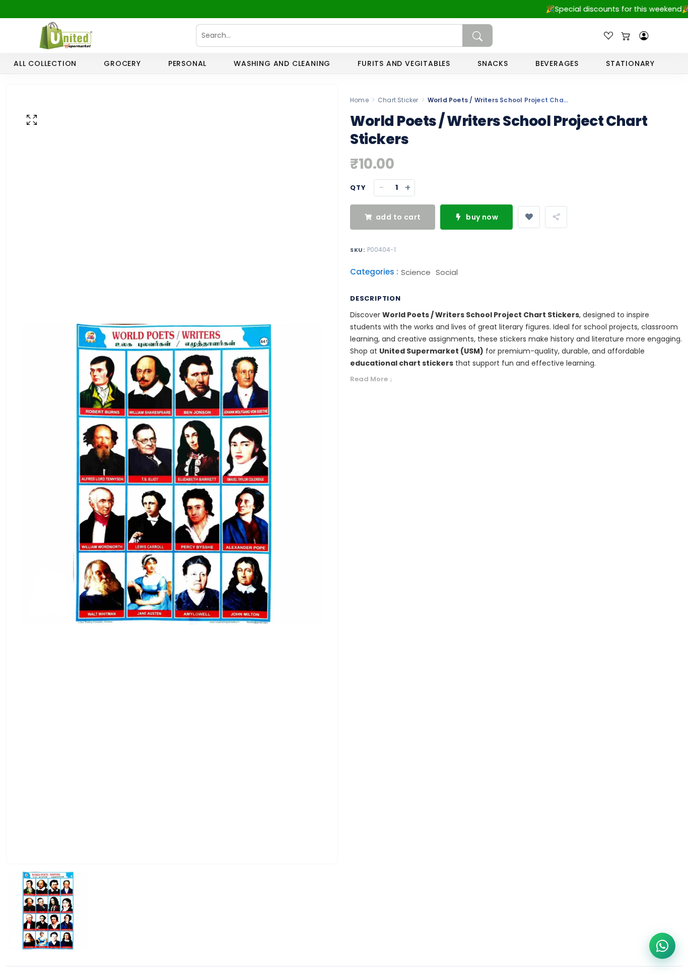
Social (447, 272)
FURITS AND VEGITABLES (404, 63)
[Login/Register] (644, 36)
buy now (482, 217)
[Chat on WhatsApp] (662, 946)
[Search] (477, 35)
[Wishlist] (608, 36)
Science (416, 272)
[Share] (556, 217)
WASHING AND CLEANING (282, 63)
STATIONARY (630, 63)
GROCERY (122, 63)
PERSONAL (187, 63)
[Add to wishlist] (529, 217)
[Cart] (626, 36)
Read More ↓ (371, 379)
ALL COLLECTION (45, 63)
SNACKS (492, 63)
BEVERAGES (557, 63)
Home (359, 100)
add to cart (398, 217)
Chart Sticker (398, 100)
